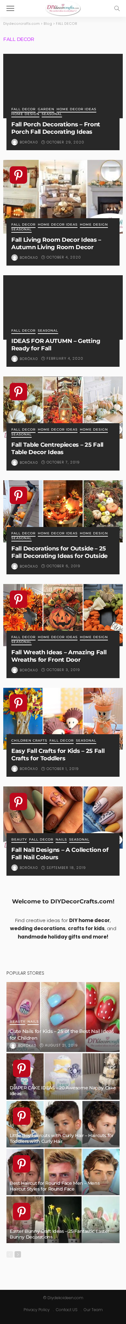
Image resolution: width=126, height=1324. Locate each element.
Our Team (93, 1309)
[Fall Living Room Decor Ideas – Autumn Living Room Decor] (63, 197)
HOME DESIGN (25, 114)
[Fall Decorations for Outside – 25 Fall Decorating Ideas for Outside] (63, 511)
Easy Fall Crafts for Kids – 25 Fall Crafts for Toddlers (58, 754)
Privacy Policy (37, 1309)
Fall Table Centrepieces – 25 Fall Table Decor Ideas (57, 448)
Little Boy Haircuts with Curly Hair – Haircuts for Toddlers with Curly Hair (62, 1138)
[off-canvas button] (10, 8)
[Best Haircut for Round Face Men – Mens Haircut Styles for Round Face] (63, 1172)
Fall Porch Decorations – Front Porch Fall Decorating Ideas (55, 128)
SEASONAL (52, 114)
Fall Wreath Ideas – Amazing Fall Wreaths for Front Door (58, 655)
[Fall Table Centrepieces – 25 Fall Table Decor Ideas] (63, 407)
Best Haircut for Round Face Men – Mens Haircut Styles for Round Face (55, 1186)
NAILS (61, 840)
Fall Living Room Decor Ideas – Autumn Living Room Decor (56, 243)
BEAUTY (19, 840)
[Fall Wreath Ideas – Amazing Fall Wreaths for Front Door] (63, 615)
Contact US (67, 1309)
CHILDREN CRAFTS (29, 741)
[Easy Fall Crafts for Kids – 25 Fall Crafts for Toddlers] (63, 719)
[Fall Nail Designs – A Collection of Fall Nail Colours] (63, 817)
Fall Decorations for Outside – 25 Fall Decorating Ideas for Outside (59, 552)
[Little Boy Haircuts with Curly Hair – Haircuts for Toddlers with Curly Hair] (63, 1124)
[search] (117, 8)
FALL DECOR (23, 109)
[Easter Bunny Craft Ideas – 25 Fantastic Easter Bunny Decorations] (63, 1219)
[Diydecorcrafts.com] (63, 7)
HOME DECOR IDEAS (76, 109)
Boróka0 (29, 142)
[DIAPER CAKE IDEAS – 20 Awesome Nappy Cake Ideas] (63, 1076)
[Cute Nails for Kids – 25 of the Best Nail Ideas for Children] (63, 1017)
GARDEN (46, 109)
